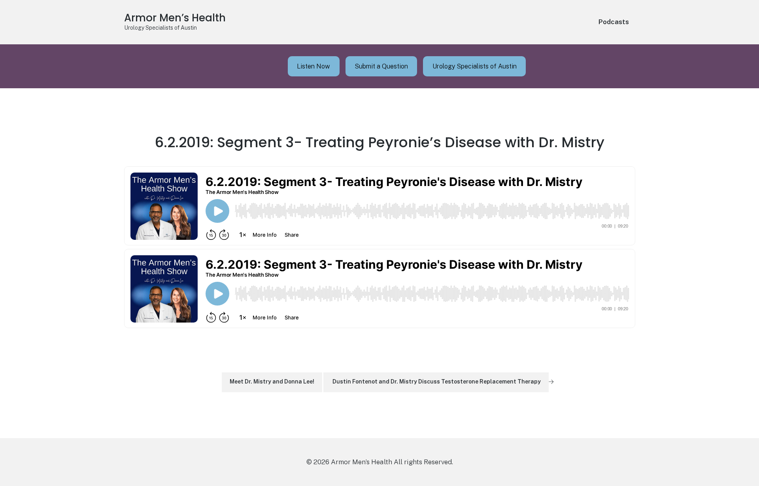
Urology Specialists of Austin (474, 66)
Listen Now (313, 66)
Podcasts (614, 22)
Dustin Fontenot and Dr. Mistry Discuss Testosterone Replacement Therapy (436, 381)
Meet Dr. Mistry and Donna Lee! (272, 381)
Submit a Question (381, 66)
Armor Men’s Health (175, 18)
